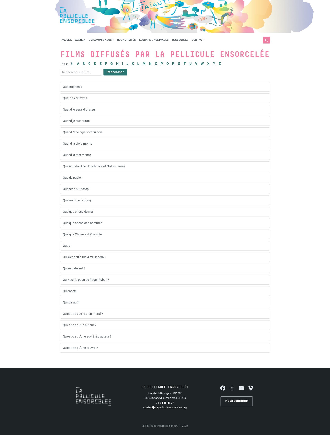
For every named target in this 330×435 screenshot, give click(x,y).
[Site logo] (77, 24)
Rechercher (115, 72)
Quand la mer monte (77, 155)
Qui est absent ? (74, 268)
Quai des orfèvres (75, 98)
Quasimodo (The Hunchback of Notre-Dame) (94, 166)
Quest (67, 245)
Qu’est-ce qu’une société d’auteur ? (87, 336)
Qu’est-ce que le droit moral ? (83, 314)
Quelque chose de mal (78, 211)
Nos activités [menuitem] (126, 39)
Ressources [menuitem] (180, 39)
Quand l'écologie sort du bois (82, 132)
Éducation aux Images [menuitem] (154, 39)
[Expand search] (266, 40)
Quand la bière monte (77, 143)
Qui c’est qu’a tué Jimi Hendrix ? (85, 257)
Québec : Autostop (76, 189)
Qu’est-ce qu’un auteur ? (79, 325)
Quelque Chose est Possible (82, 234)
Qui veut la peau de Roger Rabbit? (86, 279)
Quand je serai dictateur (79, 109)
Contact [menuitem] (198, 39)
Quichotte (70, 291)
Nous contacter (236, 401)
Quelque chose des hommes (82, 223)
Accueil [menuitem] (67, 39)
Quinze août (71, 302)
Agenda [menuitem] (80, 39)
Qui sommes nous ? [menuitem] (101, 39)
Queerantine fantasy (77, 200)
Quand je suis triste (76, 121)
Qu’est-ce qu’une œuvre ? (80, 348)
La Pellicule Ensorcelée (156, 425)
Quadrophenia (72, 87)
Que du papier (72, 177)
